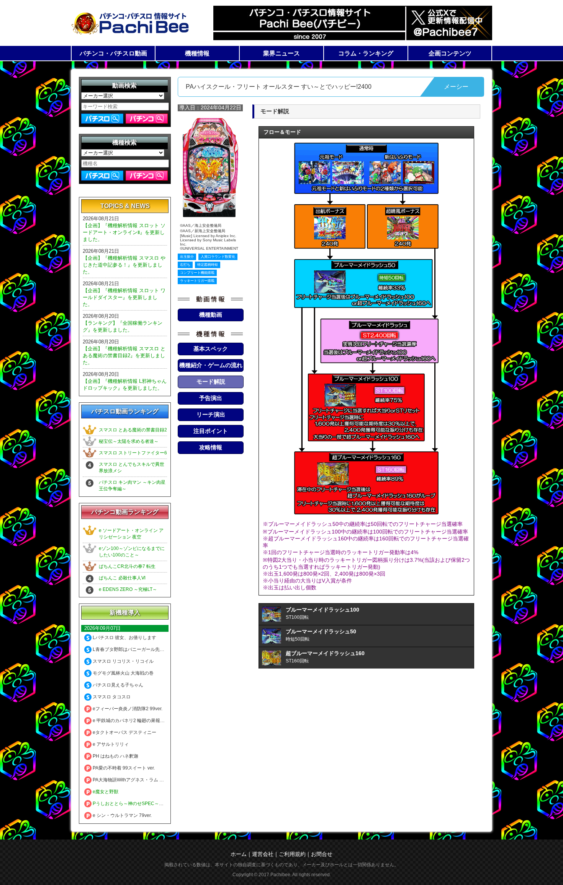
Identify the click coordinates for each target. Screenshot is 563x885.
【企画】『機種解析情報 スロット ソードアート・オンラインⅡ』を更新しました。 (124, 232)
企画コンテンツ (450, 53)
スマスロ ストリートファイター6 (133, 453)
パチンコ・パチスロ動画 (113, 53)
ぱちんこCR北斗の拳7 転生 (127, 566)
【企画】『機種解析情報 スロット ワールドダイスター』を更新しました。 (124, 297)
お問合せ (321, 854)
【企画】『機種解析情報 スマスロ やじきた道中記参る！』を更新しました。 (124, 265)
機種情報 (197, 53)
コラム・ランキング (365, 53)
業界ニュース (281, 53)
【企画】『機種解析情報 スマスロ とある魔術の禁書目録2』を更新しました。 (124, 355)
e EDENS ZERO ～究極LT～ (128, 589)
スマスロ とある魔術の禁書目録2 (133, 430)
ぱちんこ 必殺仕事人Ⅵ (122, 578)
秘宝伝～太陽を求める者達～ (129, 441)
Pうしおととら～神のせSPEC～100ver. (133, 803)
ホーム (239, 854)
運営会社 (262, 854)
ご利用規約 (292, 854)
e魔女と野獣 (105, 791)
